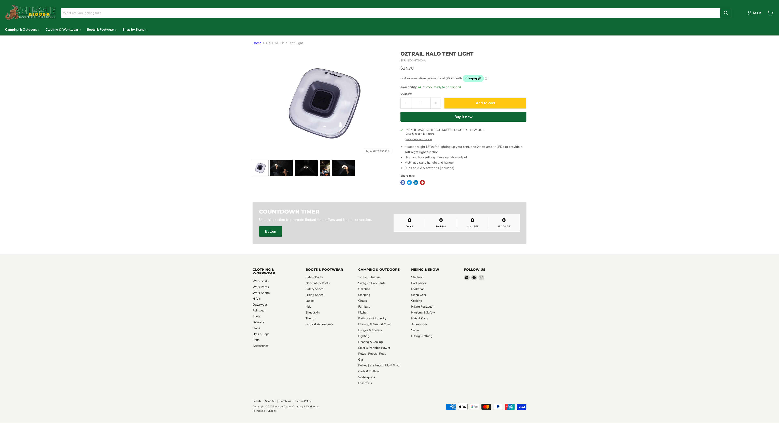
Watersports (366, 377)
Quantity (406, 94)
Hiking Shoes (314, 295)
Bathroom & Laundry (372, 318)
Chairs (362, 301)
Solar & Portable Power (374, 348)
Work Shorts (261, 293)
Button (270, 231)
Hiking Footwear (422, 307)
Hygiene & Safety (423, 312)
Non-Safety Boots (318, 283)
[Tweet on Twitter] (409, 182)
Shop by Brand (134, 29)
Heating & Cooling (370, 342)
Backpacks (418, 283)
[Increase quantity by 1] (436, 103)
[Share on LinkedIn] (415, 182)
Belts (256, 340)
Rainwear (259, 310)
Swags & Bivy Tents (371, 283)
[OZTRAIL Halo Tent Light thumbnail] (260, 168)
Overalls (258, 322)
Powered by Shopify (265, 411)
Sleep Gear (418, 295)
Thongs (311, 318)
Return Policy (303, 401)
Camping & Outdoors (21, 29)
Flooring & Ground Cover (375, 324)
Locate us (285, 401)
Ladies (310, 301)
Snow (415, 330)
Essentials (365, 383)
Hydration (418, 289)
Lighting (363, 336)
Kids (308, 307)
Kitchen (363, 312)
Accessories (260, 346)
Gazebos (364, 289)
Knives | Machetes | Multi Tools (379, 365)
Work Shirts (261, 281)
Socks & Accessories (319, 324)
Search (257, 401)
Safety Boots (314, 277)
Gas (361, 359)
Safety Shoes (314, 289)
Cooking (416, 301)
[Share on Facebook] (402, 182)
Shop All (270, 401)
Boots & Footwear (101, 29)
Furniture (364, 307)
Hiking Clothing (421, 336)
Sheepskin (313, 312)
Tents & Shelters (369, 277)
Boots (256, 316)
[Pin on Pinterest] (422, 182)
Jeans (256, 328)
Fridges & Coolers (370, 330)
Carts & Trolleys (369, 371)
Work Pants (261, 287)
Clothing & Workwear (62, 29)
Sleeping (364, 295)
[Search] (725, 13)
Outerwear (260, 305)
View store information (419, 139)
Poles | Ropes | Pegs (372, 354)
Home (257, 43)
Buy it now (463, 116)
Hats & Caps (261, 334)
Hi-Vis (256, 299)
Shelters (416, 277)
